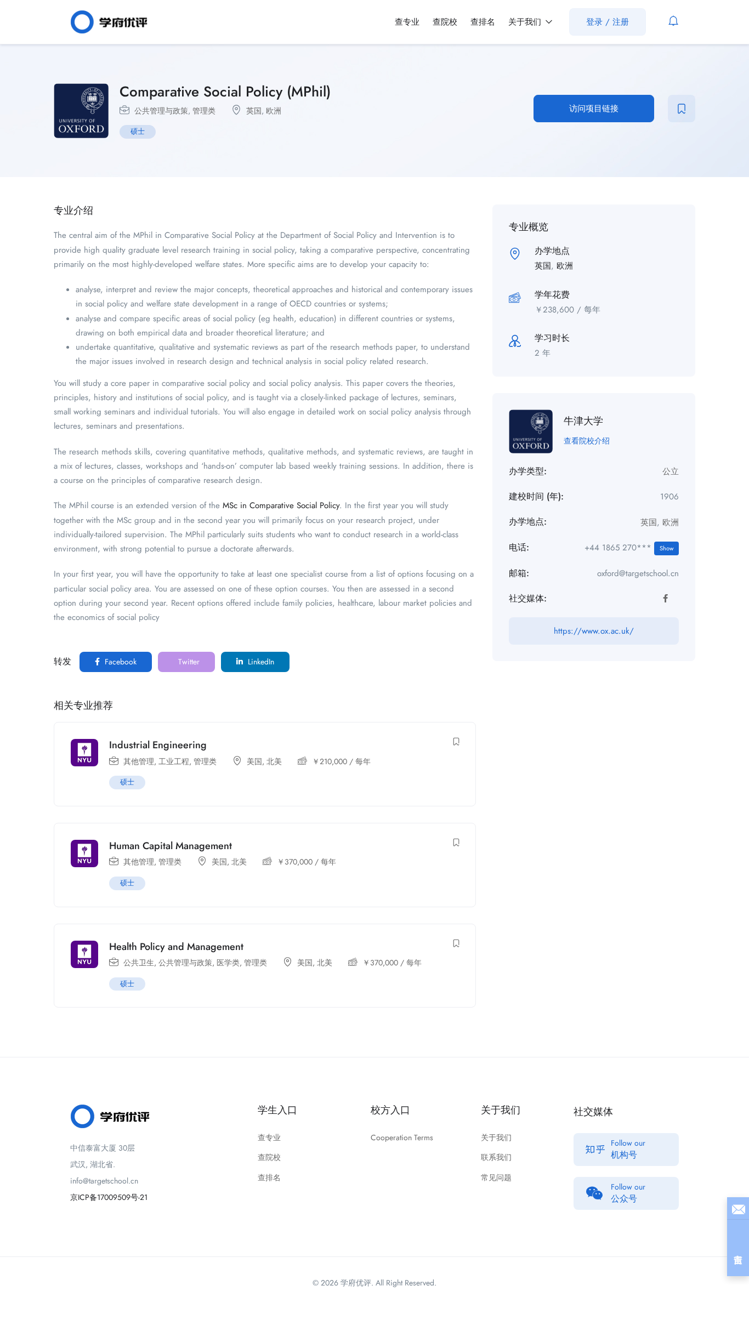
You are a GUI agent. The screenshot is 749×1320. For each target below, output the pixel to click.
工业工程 (173, 761)
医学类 (228, 962)
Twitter (188, 661)
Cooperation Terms (402, 1137)
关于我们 (526, 22)
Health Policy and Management (176, 947)
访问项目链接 (594, 109)
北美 (274, 761)
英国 (254, 110)
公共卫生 (138, 962)
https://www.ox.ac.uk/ (594, 631)
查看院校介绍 (587, 440)
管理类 (203, 110)
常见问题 (496, 1177)
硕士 (137, 131)
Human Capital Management (170, 846)
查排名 (482, 22)
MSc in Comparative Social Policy (281, 505)
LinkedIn (260, 661)
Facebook (120, 661)
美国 (254, 761)
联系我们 (496, 1157)
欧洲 (273, 110)
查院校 (445, 22)
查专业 (407, 22)
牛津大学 (583, 421)
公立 (670, 471)
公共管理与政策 (161, 110)
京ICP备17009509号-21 (108, 1197)
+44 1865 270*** (629, 548)
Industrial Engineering (158, 745)
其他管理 (138, 761)
